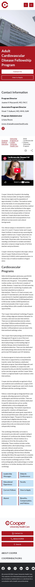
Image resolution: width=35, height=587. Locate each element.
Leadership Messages (8, 475)
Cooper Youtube (33, 568)
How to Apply (17, 77)
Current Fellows (10, 490)
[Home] (5, 5)
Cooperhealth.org (12, 558)
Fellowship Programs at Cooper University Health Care (14, 142)
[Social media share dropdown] (25, 150)
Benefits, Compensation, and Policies (26, 500)
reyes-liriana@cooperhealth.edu (15, 124)
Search (18, 544)
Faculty (23, 482)
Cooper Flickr (27, 568)
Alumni (6, 498)
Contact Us (17, 71)
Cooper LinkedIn (21, 568)
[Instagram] (3, 128)
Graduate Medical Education (5, 142)
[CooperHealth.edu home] (17, 524)
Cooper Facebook (3, 568)
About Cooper (9, 553)
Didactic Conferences (25, 475)
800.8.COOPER (18, 539)
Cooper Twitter (9, 568)
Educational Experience (8, 483)
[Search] (26, 5)
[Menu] (31, 5)
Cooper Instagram (15, 568)
